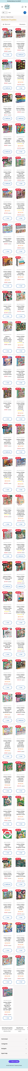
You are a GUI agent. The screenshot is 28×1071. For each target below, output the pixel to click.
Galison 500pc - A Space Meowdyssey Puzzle (20, 907)
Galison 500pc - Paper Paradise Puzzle (20, 140)
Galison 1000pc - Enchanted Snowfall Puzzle (7, 373)
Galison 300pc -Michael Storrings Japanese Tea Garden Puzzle (7, 175)
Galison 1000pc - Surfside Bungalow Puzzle (20, 846)
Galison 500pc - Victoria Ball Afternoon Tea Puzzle (20, 645)
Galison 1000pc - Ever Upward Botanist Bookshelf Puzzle (7, 710)
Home (4, 17)
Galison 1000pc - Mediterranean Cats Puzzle (7, 875)
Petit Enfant (11, 1065)
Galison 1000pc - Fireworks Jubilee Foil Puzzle (20, 875)
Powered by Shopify (18, 1065)
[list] (14, 1029)
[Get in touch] (22, 6)
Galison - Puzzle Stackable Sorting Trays (20, 273)
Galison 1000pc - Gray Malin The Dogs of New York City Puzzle (20, 241)
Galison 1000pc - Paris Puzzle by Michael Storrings (21, 46)
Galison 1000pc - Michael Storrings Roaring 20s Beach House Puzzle (7, 744)
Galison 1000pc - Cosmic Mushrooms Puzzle (7, 405)
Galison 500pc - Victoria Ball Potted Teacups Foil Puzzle (20, 940)
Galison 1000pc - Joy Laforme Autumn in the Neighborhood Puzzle (7, 274)
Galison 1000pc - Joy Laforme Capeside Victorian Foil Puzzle (21, 406)
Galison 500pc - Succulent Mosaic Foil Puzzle (7, 677)
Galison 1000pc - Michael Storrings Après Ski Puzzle (7, 645)
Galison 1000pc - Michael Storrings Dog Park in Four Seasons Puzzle (21, 175)
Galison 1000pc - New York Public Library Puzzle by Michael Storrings (7, 78)
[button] (2, 6)
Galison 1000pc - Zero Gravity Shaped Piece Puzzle (7, 111)
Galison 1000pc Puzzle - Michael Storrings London (7, 45)
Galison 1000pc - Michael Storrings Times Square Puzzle (7, 206)
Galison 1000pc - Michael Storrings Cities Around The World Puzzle (20, 374)
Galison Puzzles (9, 17)
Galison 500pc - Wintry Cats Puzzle (7, 307)
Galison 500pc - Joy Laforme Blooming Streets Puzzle (20, 206)
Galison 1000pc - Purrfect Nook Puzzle (21, 972)
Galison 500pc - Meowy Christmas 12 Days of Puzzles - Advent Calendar (20, 609)
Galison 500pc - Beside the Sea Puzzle (20, 307)
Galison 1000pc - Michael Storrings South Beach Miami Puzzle (21, 743)
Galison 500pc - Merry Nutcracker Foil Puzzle (7, 578)
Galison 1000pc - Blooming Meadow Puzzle (21, 813)
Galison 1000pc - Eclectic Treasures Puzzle (20, 676)
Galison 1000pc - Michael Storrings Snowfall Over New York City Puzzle (21, 476)
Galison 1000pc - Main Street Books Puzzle (7, 906)
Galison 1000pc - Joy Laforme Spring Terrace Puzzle (7, 339)
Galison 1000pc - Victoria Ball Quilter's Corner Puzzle (7, 442)
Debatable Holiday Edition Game (7, 846)
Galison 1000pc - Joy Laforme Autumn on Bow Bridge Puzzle (7, 475)
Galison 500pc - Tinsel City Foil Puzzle (20, 578)
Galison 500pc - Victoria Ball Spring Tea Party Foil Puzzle (20, 547)
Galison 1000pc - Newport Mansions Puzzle (7, 240)
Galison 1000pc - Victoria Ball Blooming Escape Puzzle (7, 813)
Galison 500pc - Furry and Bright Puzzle (7, 511)
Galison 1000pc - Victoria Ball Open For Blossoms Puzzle (20, 710)
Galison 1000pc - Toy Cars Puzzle (20, 109)
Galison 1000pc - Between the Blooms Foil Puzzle (21, 779)
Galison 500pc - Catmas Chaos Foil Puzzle (7, 608)
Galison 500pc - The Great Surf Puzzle (7, 939)
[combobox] (17, 12)
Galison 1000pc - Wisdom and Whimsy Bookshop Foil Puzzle (7, 779)
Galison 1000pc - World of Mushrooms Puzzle (21, 339)
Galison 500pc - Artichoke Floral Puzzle (20, 76)
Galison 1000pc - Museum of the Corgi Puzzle (7, 972)
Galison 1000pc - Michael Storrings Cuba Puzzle (7, 141)
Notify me (21, 54)
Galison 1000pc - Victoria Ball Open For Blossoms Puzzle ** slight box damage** (7, 1006)
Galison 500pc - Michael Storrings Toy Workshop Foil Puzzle (7, 547)
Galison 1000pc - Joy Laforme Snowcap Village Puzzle (21, 442)
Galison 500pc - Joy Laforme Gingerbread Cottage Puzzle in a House (21, 513)
